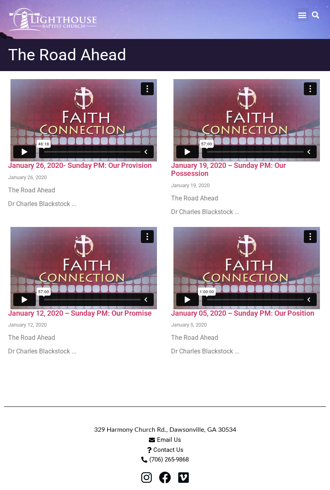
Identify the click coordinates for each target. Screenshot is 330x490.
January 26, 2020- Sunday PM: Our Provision (80, 165)
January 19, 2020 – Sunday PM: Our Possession (228, 169)
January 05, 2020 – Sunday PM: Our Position (242, 313)
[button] (302, 14)
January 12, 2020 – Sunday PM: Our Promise (80, 313)
